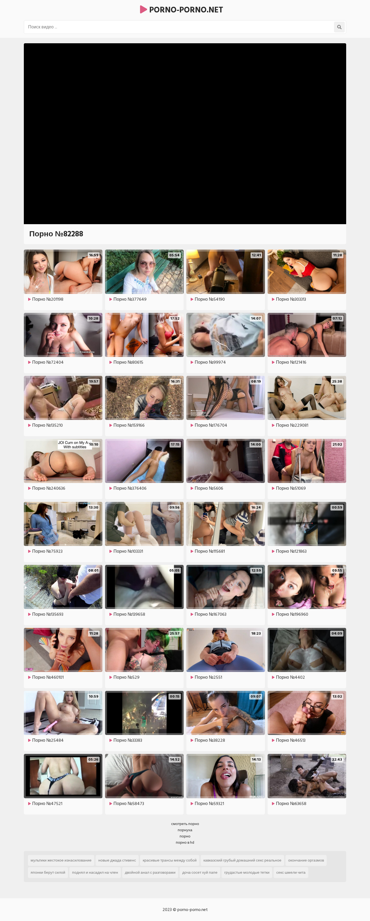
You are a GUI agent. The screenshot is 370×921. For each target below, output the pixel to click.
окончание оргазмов (306, 860)
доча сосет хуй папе (200, 872)
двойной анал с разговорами (150, 872)
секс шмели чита (291, 872)
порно (185, 836)
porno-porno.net (185, 10)
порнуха (185, 830)
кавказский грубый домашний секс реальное (242, 860)
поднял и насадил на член (95, 872)
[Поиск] (339, 27)
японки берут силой (48, 872)
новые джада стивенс (117, 860)
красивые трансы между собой (170, 860)
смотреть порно (185, 824)
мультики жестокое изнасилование (61, 860)
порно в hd (185, 842)
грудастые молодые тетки (247, 872)
